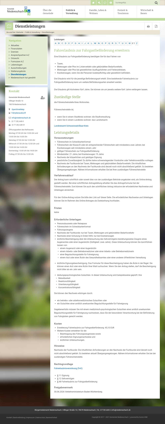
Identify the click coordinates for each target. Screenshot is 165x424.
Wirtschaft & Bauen (147, 12)
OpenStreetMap (18, 109)
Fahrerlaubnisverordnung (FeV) (68, 368)
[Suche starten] (156, 2)
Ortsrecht (15, 58)
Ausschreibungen (19, 68)
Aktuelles (15, 45)
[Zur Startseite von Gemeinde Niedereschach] (20, 10)
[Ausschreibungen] (99, 2)
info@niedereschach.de (21, 118)
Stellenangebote (18, 71)
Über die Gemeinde (48, 12)
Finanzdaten (16, 48)
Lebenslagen (16, 65)
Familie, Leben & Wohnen (97, 12)
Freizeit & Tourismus (123, 12)
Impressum (30, 417)
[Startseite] (93, 2)
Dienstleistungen (48, 32)
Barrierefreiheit (51, 417)
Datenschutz (40, 417)
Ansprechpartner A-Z (20, 55)
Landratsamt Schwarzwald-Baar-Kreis (71, 126)
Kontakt (9, 417)
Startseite (19, 32)
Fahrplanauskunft (18, 113)
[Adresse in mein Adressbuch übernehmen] (42, 98)
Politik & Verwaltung (72, 12)
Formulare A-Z (17, 61)
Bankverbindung (19, 417)
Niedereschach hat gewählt (23, 77)
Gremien (14, 52)
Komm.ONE (143, 417)
